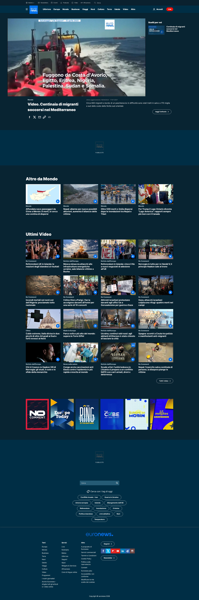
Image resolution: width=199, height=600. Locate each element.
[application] (76, 57)
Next (93, 9)
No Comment (31, 261)
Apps (64, 563)
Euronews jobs (86, 571)
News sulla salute (70, 364)
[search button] (95, 3)
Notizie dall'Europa (70, 261)
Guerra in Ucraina (111, 497)
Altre (83, 543)
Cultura (101, 9)
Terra (109, 9)
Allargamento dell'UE (115, 503)
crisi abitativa (104, 514)
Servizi (64, 543)
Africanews (66, 569)
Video (125, 9)
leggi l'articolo (161, 112)
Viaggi (85, 9)
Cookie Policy (86, 559)
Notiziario (65, 550)
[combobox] (106, 3)
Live (169, 9)
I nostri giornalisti (48, 578)
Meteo (64, 553)
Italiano (30, 3)
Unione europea (81, 503)
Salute (117, 9)
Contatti (84, 568)
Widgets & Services (69, 566)
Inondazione (101, 508)
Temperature (99, 519)
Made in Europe (69, 330)
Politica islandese (86, 514)
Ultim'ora (47, 9)
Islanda (97, 503)
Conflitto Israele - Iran (89, 497)
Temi (44, 543)
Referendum (85, 508)
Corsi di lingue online (69, 572)
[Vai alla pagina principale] (33, 10)
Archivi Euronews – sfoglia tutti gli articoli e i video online (50, 584)
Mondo (66, 9)
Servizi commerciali (88, 552)
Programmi (46, 575)
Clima (28, 330)
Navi (118, 514)
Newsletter (108, 558)
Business (76, 9)
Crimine (116, 508)
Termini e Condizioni (88, 556)
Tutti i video (163, 381)
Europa (57, 9)
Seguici (64, 559)
